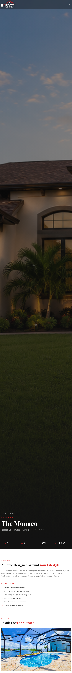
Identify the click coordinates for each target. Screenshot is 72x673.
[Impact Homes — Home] (8, 4)
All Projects (9, 513)
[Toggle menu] (69, 5)
